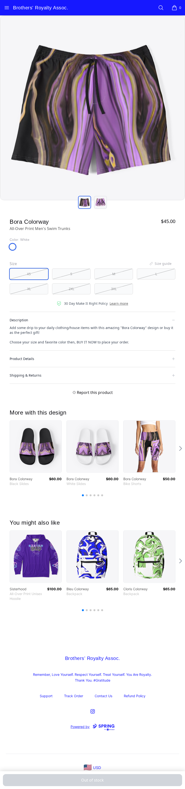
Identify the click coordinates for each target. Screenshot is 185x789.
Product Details (22, 358)
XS (29, 274)
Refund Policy (134, 696)
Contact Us (103, 696)
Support (46, 696)
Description (19, 320)
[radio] (29, 274)
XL (29, 288)
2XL (71, 288)
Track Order (73, 696)
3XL (114, 288)
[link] (35, 446)
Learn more (119, 303)
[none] (160, 263)
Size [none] (13, 263)
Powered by (80, 727)
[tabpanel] (92, 108)
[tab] (85, 202)
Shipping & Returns (25, 375)
